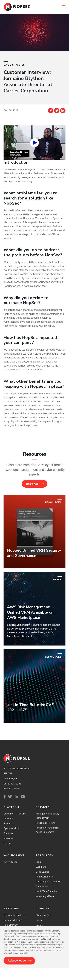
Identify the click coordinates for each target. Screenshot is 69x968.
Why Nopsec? (14, 855)
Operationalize (11, 828)
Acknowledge (17, 960)
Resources (44, 855)
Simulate (8, 833)
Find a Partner (11, 925)
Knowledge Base (45, 896)
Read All (32, 484)
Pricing (7, 843)
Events (39, 925)
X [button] (67, 3)
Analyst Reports (44, 876)
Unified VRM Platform (15, 813)
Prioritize (8, 823)
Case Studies (42, 871)
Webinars (41, 867)
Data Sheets (42, 886)
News (39, 920)
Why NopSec (10, 862)
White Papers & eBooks (48, 881)
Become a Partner (13, 920)
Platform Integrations (14, 915)
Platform (11, 807)
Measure (8, 838)
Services (43, 807)
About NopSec (43, 915)
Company (43, 908)
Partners (11, 908)
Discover (8, 818)
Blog (38, 862)
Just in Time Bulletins (46, 891)
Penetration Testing (46, 822)
